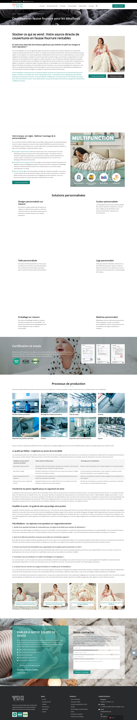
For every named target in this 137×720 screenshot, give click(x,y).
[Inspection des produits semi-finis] (25, 418)
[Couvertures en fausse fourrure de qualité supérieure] (54, 106)
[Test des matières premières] (25, 394)
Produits (44, 704)
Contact (44, 711)
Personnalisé (45, 706)
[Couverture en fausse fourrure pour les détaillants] (111, 596)
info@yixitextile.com (22, 673)
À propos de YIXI (46, 702)
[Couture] (54, 418)
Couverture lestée (75, 702)
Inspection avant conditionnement (80, 438)
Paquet (100, 438)
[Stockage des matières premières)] (54, 394)
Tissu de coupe (74, 414)
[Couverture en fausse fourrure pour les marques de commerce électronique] (25, 596)
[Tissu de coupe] (82, 394)
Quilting (100, 414)
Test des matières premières (21, 414)
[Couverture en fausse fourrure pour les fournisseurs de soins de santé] (54, 596)
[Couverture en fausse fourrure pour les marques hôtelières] (82, 596)
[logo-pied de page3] (18, 698)
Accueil (44, 699)
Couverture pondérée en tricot (79, 704)
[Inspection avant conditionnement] (82, 418)
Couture (43, 438)
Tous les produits (75, 699)
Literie (72, 711)
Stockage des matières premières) (51, 414)
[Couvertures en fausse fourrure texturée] (25, 106)
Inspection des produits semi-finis (22, 438)
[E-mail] (134, 653)
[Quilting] (111, 394)
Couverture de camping (77, 716)
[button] (96, 6)
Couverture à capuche (77, 714)
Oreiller (73, 706)
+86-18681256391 (105, 716)
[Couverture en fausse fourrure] (83, 106)
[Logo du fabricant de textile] (17, 6)
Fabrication (45, 709)
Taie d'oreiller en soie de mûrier (79, 709)
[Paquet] (111, 418)
